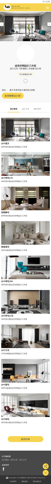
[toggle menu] (47, 7)
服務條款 (24, 481)
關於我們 (37, 109)
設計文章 (25, 109)
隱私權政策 (37, 481)
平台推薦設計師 (25, 74)
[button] (49, 24)
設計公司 (22, 460)
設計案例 (13, 109)
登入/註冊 (46, 1)
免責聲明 (13, 481)
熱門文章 (14, 460)
